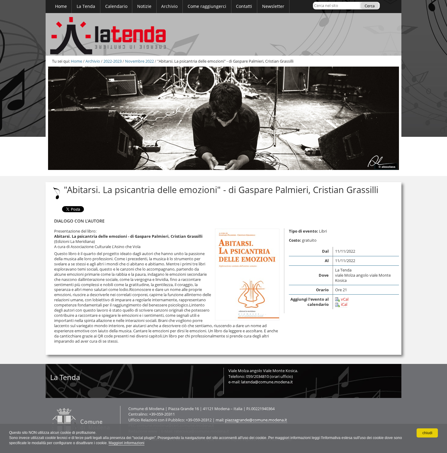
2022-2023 (112, 61)
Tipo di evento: (303, 231)
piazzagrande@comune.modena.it (256, 420)
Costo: (295, 240)
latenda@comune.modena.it (267, 382)
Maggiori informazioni (126, 443)
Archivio (92, 61)
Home (76, 61)
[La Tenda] (223, 34)
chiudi (427, 433)
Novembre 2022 (139, 61)
